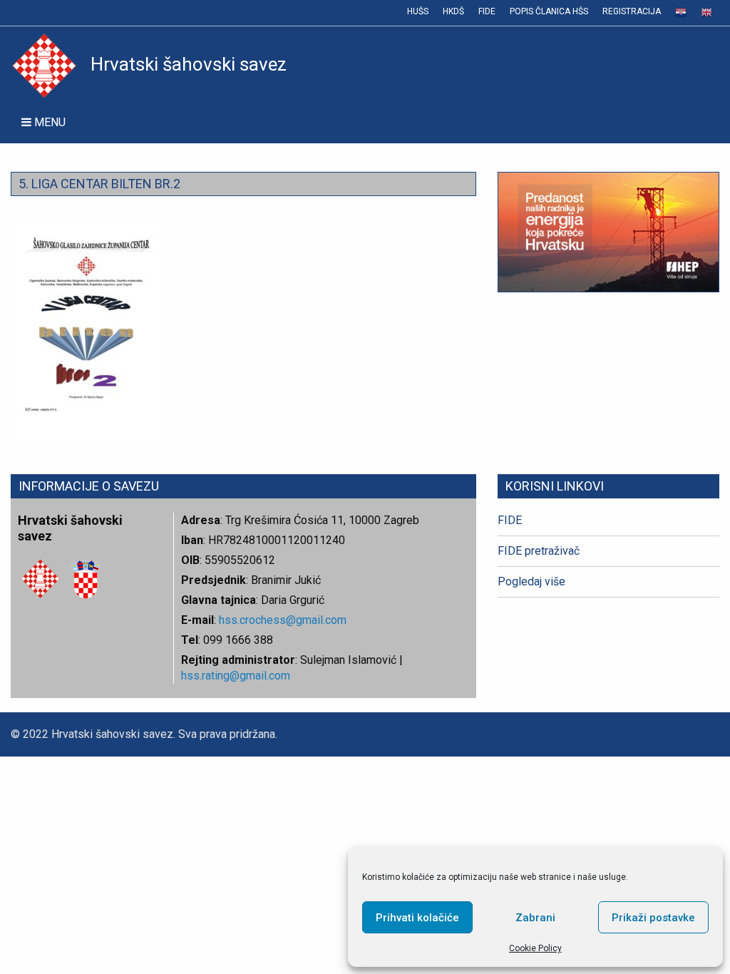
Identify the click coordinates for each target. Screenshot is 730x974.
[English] (706, 13)
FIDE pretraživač (539, 551)
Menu (48, 122)
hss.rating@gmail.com (235, 675)
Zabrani (535, 917)
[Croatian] (681, 13)
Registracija (631, 11)
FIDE (486, 11)
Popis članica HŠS (549, 11)
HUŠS (417, 11)
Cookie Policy (535, 948)
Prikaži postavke (653, 917)
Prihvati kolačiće (417, 917)
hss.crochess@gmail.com (282, 620)
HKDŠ (453, 11)
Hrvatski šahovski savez (189, 64)
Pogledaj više (531, 581)
